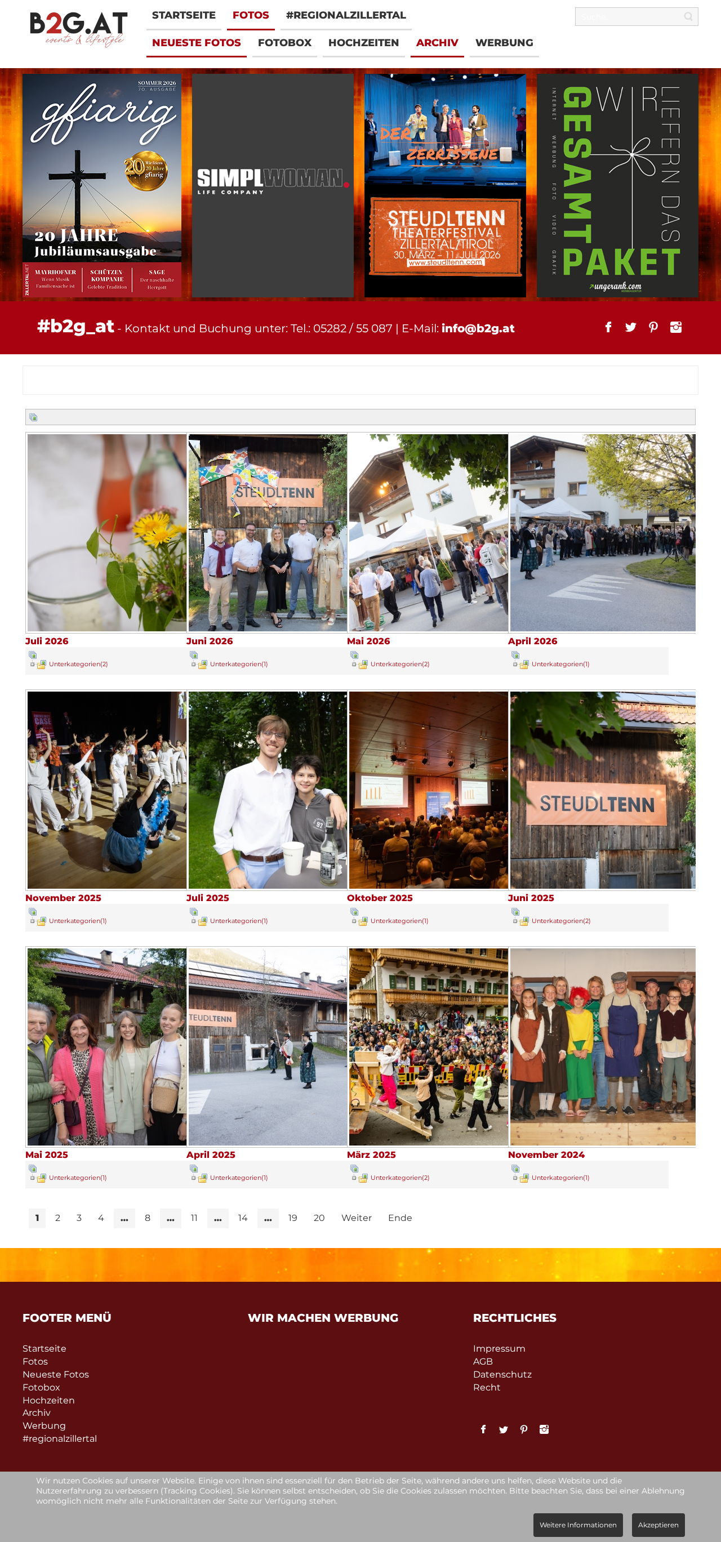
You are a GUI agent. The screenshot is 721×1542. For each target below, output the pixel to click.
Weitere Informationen (578, 1525)
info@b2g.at (478, 328)
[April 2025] (288, 1143)
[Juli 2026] (127, 629)
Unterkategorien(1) (239, 664)
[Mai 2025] (127, 1143)
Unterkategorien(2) (78, 664)
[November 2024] (610, 1143)
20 (319, 1218)
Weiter (356, 1218)
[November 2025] (127, 886)
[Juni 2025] (610, 886)
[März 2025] (449, 1143)
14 (243, 1218)
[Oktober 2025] (449, 886)
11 (194, 1218)
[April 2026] (610, 629)
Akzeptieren (658, 1525)
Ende (400, 1218)
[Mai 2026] (449, 629)
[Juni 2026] (288, 629)
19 (292, 1218)
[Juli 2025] (288, 886)
